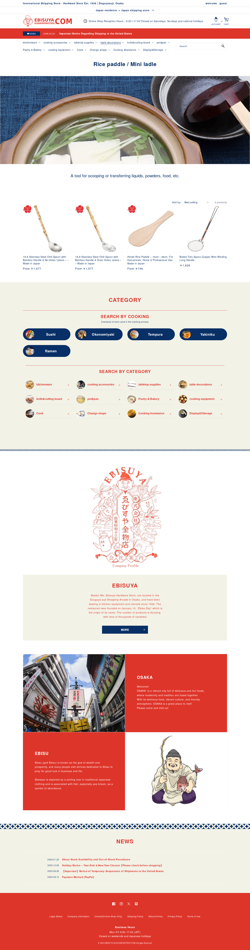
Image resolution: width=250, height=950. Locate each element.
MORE (125, 630)
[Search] (223, 46)
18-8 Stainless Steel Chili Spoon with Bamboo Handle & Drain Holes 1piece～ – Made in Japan (98, 260)
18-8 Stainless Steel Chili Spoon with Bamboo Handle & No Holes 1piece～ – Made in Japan (46, 260)
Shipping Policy (135, 916)
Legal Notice (55, 916)
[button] (31, 42)
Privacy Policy (175, 916)
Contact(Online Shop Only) (108, 916)
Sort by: (176, 202)
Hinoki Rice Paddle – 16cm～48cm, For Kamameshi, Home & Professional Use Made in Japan (151, 260)
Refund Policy (155, 916)
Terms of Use (194, 916)
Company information (78, 916)
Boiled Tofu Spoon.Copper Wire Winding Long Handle (203, 258)
